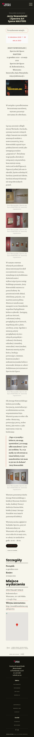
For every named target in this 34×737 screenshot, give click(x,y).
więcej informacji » (17, 76)
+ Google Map (11, 599)
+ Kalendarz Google (12, 545)
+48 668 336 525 (17, 675)
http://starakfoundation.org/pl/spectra (17, 607)
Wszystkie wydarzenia (17, 13)
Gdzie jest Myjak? (14, 654)
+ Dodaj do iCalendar (12, 550)
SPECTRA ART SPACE (14, 590)
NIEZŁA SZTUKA (9, 734)
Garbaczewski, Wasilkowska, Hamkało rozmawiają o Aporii (19, 648)
